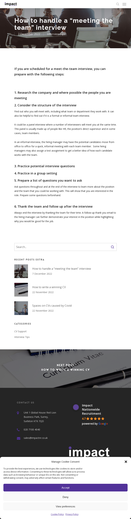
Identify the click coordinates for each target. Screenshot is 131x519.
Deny (66, 497)
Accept (65, 487)
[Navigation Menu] (124, 4)
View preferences (65, 506)
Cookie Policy (57, 514)
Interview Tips (56, 34)
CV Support (20, 331)
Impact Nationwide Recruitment (91, 409)
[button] (126, 461)
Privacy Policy (72, 514)
